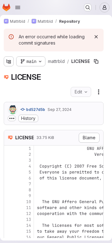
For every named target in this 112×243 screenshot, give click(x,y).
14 (28, 225)
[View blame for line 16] (9, 237)
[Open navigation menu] (18, 7)
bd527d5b (35, 109)
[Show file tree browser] (9, 61)
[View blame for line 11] (9, 208)
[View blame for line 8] (9, 190)
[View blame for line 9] (9, 196)
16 (28, 237)
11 (28, 207)
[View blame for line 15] (9, 231)
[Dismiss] (96, 36)
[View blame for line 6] (9, 178)
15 (28, 231)
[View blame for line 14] (9, 225)
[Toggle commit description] (12, 118)
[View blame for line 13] (9, 219)
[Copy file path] (96, 61)
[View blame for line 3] (9, 160)
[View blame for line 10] (9, 202)
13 (28, 219)
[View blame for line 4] (9, 166)
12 (28, 213)
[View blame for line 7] (9, 184)
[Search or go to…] (87, 7)
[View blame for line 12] (9, 214)
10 (28, 201)
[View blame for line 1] (9, 148)
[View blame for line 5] (9, 172)
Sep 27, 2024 (60, 109)
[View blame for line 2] (9, 154)
